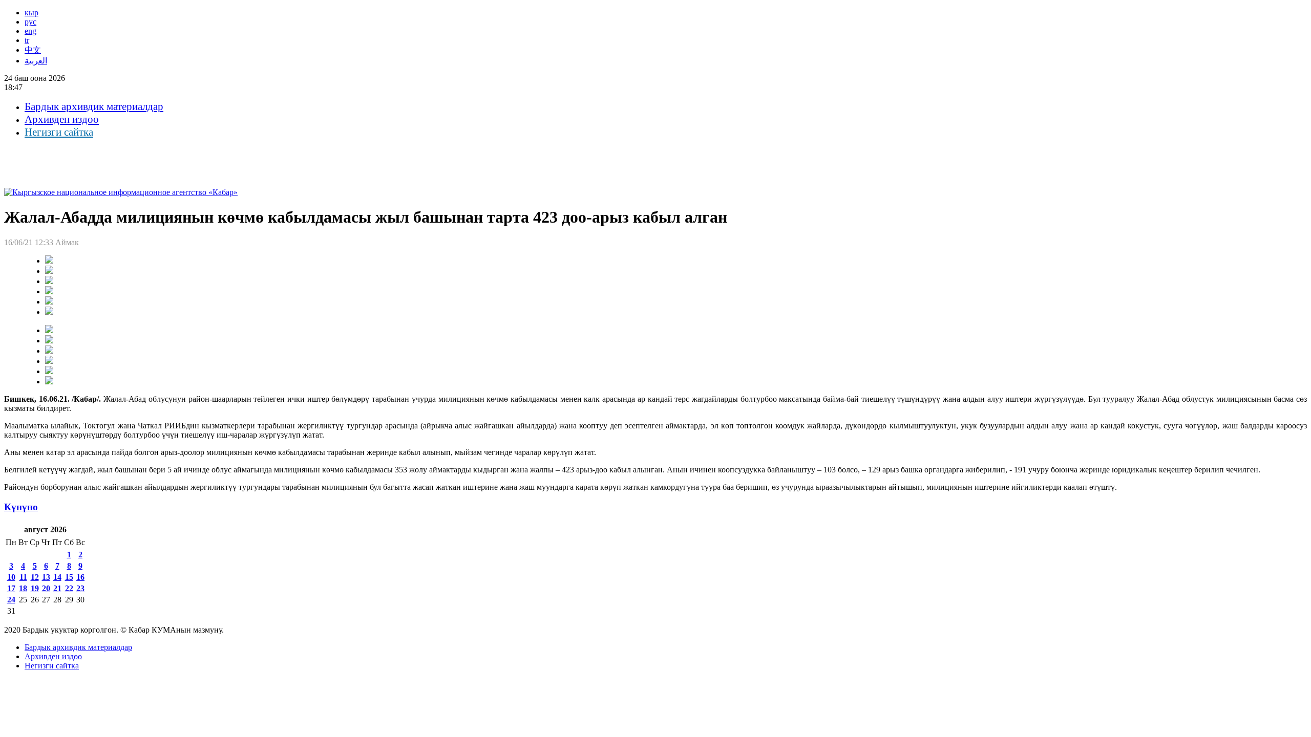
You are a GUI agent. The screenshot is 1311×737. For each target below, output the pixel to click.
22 (69, 588)
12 (35, 577)
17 (11, 588)
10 (11, 577)
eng (30, 31)
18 (23, 588)
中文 (33, 50)
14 (57, 577)
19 (35, 588)
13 (46, 577)
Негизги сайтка (59, 132)
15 (69, 577)
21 (57, 588)
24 (11, 599)
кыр (31, 12)
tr (27, 40)
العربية (36, 60)
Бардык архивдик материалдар (94, 106)
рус (30, 21)
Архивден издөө (62, 119)
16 (80, 577)
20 (46, 588)
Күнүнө (21, 507)
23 (80, 588)
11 (23, 577)
